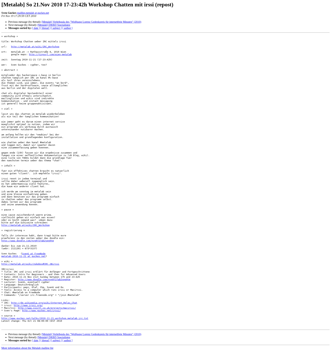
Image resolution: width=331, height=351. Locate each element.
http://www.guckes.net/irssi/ (41, 310)
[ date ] (36, 28)
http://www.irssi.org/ (28, 305)
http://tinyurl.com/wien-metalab (50, 54)
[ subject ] (56, 28)
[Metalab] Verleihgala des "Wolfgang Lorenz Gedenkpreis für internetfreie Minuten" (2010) (91, 21)
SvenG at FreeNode (34, 253)
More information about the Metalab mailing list (27, 348)
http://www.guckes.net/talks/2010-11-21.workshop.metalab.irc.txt (44, 318)
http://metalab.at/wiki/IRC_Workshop (35, 46)
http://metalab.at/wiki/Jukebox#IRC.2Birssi (30, 264)
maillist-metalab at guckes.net (33, 12)
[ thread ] (45, 28)
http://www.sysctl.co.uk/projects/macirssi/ (47, 308)
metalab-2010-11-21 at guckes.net (23, 256)
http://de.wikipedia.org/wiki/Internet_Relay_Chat (44, 302)
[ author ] (67, 28)
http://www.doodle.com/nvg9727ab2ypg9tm (27, 240)
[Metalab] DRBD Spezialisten (53, 24)
